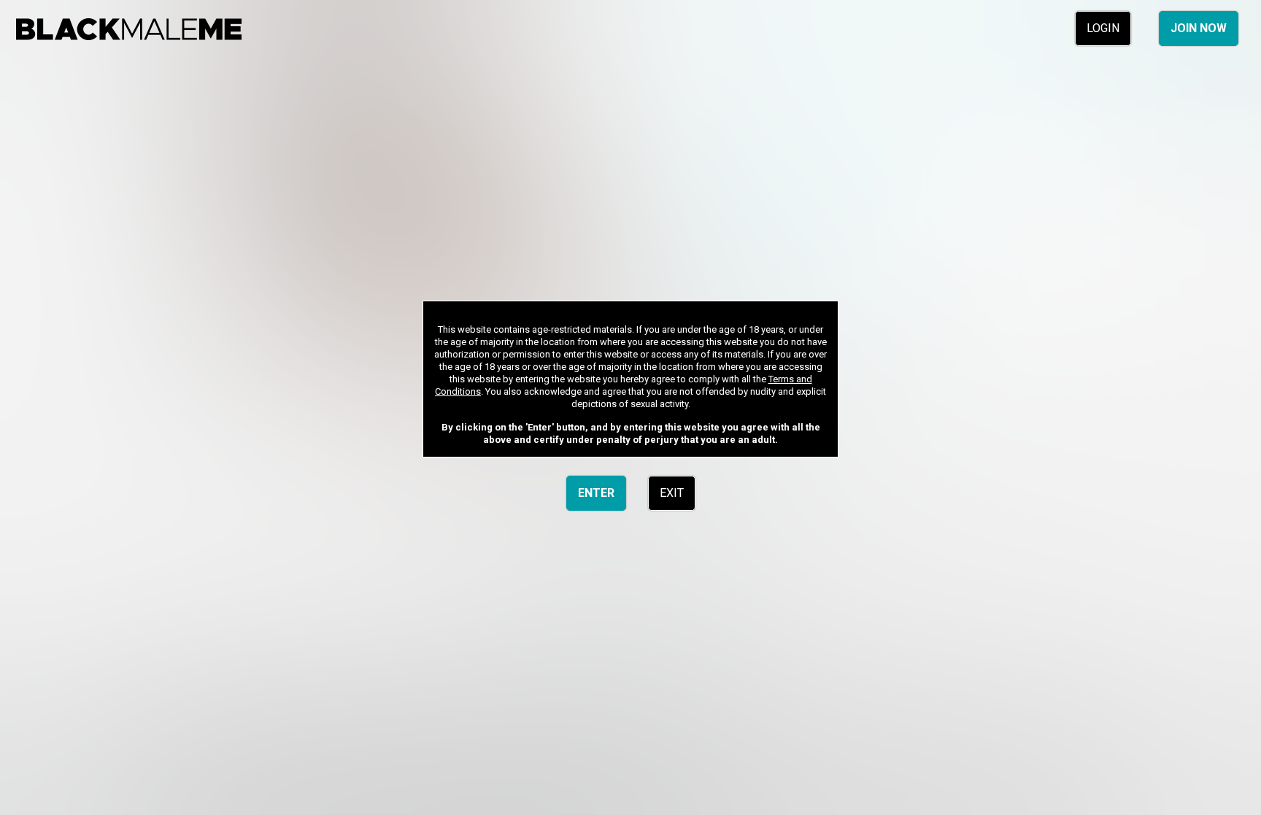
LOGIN (1103, 28)
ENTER (596, 493)
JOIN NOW (1199, 28)
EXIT (672, 493)
